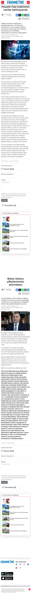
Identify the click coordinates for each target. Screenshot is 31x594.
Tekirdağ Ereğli (10, 443)
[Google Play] (15, 574)
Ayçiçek (3, 443)
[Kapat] (29, 589)
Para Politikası (5, 161)
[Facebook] (16, 564)
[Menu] (28, 2)
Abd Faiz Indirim (14, 161)
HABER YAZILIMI (5, 586)
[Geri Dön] (2, 2)
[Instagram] (24, 564)
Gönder (4, 200)
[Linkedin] (27, 564)
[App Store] (15, 578)
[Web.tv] (20, 567)
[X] (20, 564)
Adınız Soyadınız (7, 174)
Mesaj (3, 180)
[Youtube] (16, 567)
